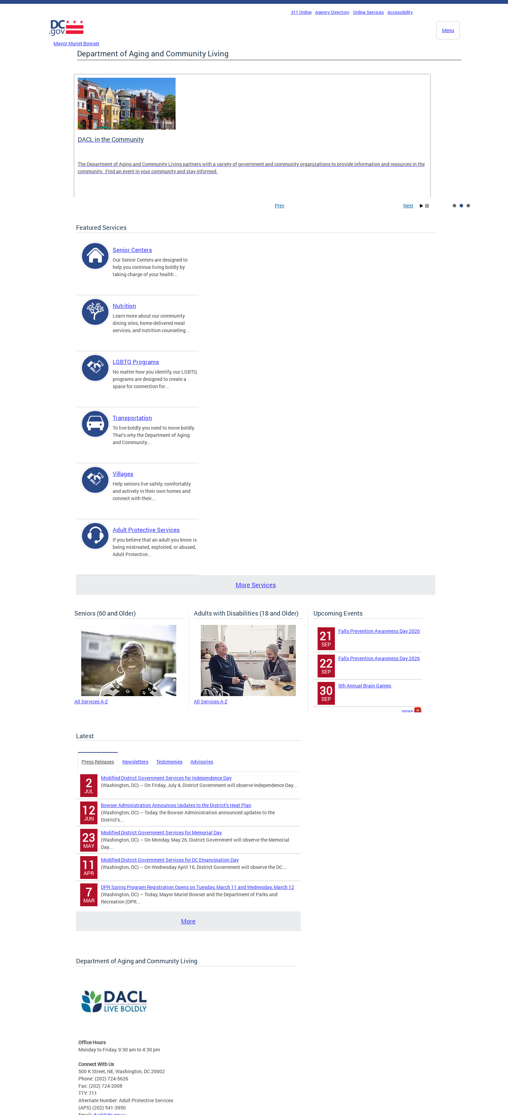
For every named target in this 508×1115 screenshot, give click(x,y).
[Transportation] (95, 430)
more (408, 711)
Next (408, 205)
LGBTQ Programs (136, 362)
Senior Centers (132, 250)
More (188, 921)
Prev (279, 205)
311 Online (301, 12)
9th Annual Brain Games (364, 685)
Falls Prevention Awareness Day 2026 (379, 631)
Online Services (368, 12)
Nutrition (124, 306)
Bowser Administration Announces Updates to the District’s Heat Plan (176, 805)
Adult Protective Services (146, 530)
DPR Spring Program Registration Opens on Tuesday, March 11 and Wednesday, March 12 (197, 887)
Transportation (132, 418)
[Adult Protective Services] (95, 541)
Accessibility (400, 12)
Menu (448, 30)
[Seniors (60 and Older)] (128, 694)
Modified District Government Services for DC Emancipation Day (170, 859)
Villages (123, 474)
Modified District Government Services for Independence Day (166, 778)
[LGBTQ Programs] (95, 374)
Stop (427, 206)
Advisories (201, 761)
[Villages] (95, 485)
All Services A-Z (91, 701)
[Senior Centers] (95, 262)
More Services (256, 585)
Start (421, 206)
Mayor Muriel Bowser (77, 43)
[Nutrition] (95, 318)
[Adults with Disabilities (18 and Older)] (248, 694)
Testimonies (169, 761)
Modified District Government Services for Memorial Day (161, 832)
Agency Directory (332, 12)
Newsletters (135, 761)
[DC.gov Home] (66, 38)
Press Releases (98, 761)
